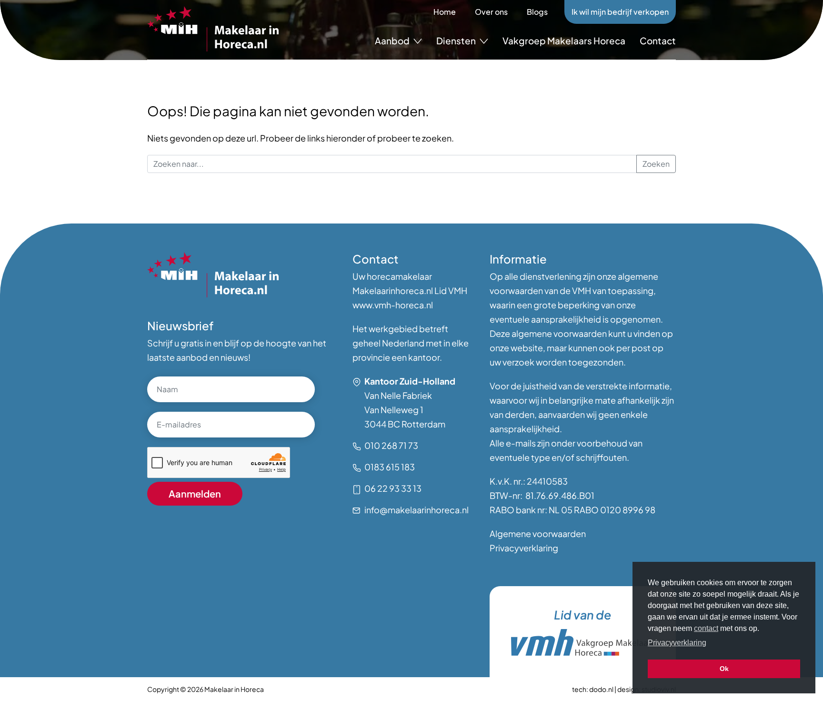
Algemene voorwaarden (538, 533)
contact (706, 628)
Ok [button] (724, 668)
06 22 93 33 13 (393, 488)
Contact (658, 40)
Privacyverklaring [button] (677, 643)
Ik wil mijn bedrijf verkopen (620, 12)
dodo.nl (601, 689)
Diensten (456, 40)
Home (444, 12)
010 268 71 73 (391, 445)
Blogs (537, 12)
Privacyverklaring (524, 547)
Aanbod (393, 40)
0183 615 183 (389, 466)
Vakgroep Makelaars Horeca (563, 40)
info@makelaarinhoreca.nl (416, 509)
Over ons (491, 12)
